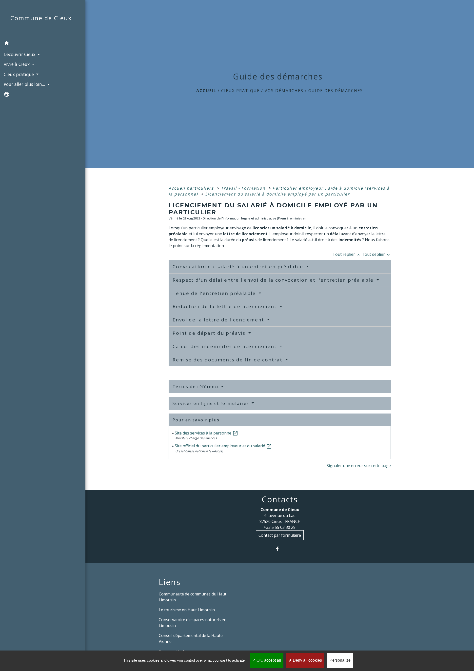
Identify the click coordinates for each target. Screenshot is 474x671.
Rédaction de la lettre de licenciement (225, 306)
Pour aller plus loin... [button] (25, 84)
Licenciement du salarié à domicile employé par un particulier (277, 194)
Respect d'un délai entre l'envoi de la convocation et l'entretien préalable (274, 280)
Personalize (340, 660)
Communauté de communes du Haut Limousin (192, 597)
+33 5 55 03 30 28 (280, 527)
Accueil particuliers (192, 188)
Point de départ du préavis (210, 333)
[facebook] (280, 549)
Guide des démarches (335, 90)
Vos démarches (284, 90)
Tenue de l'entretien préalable (215, 293)
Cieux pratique (240, 90)
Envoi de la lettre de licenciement (219, 319)
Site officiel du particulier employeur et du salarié (223, 446)
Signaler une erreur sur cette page (359, 465)
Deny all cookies (307, 660)
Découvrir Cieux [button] (20, 54)
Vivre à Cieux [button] (17, 64)
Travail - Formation (244, 188)
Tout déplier (376, 254)
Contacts (280, 499)
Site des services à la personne (206, 433)
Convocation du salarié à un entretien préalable (239, 266)
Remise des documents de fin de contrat (228, 359)
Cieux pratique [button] (19, 74)
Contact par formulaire (279, 535)
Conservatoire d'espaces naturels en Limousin (192, 622)
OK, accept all (268, 660)
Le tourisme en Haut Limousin (187, 609)
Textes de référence (196, 386)
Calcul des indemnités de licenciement (225, 346)
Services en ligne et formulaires (212, 403)
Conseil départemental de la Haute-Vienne (191, 638)
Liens (169, 582)
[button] (43, 44)
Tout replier (347, 254)
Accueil (206, 90)
